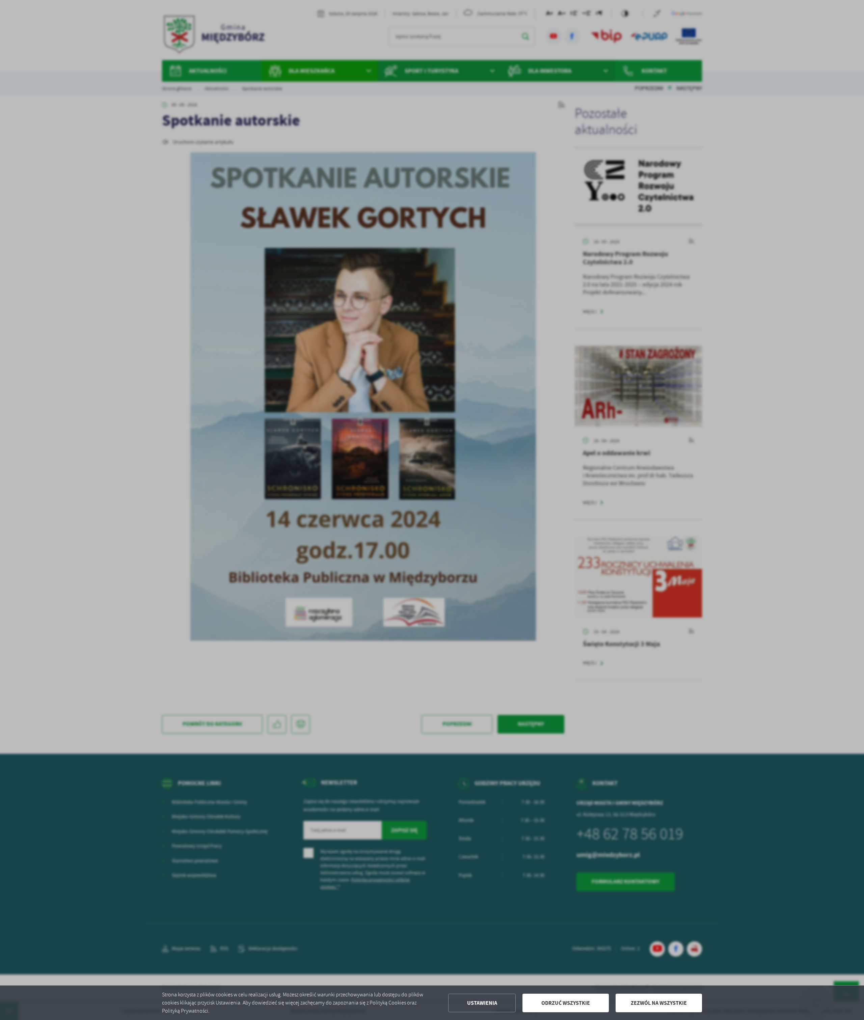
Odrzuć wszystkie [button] (565, 1003)
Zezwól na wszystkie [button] (659, 1003)
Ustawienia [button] (482, 1003)
